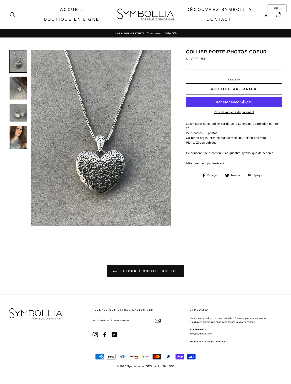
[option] (145, 33)
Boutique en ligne (72, 19)
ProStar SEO (166, 366)
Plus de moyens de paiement (234, 112)
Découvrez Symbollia (219, 9)
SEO (149, 366)
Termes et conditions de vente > (208, 341)
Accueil (71, 9)
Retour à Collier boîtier (148, 271)
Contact (219, 19)
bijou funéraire (214, 163)
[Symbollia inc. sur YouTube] (114, 334)
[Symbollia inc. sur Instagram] (95, 334)
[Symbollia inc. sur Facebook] (105, 334)
